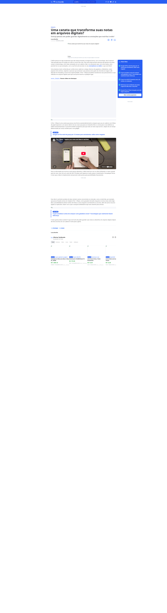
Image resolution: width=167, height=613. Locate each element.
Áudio (71, 242)
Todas (53, 242)
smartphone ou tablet (95, 66)
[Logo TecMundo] (58, 2)
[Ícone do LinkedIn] (115, 1)
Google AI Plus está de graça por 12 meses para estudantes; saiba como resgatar (79, 134)
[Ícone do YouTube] (110, 1)
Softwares (76, 242)
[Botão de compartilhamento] (108, 40)
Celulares (58, 242)
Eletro (62, 242)
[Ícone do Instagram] (108, 2)
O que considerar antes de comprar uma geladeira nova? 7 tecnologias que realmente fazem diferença (83, 214)
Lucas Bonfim (54, 39)
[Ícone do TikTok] (113, 1)
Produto (53, 27)
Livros (67, 242)
